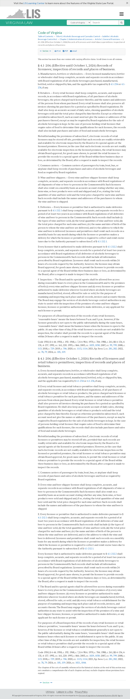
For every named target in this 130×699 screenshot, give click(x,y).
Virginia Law (19, 22)
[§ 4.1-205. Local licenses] (50, 51)
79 (46, 351)
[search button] (121, 22)
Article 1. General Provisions (107, 39)
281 (110, 348)
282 (115, 348)
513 (39, 348)
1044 (83, 662)
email (74, 51)
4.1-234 (114, 84)
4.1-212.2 (112, 246)
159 (63, 351)
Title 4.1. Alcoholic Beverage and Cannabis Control (78, 36)
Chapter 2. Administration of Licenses (76, 39)
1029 (91, 345)
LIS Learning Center (34, 3)
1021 (77, 662)
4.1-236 (90, 380)
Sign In (120, 695)
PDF (66, 51)
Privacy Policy (81, 692)
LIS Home (50, 692)
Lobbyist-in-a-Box (65, 692)
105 (59, 351)
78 (42, 351)
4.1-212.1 (57, 210)
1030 (97, 345)
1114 (84, 348)
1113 (79, 348)
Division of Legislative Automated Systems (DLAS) (98, 695)
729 (52, 348)
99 (111, 345)
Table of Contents (45, 36)
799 (115, 345)
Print (58, 51)
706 (65, 348)
